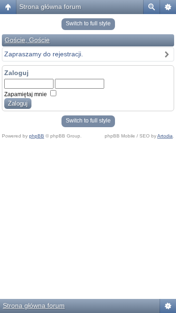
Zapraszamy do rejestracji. (43, 54)
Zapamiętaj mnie (26, 94)
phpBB (36, 135)
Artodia (165, 135)
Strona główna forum (50, 6)
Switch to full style (88, 23)
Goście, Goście (27, 40)
